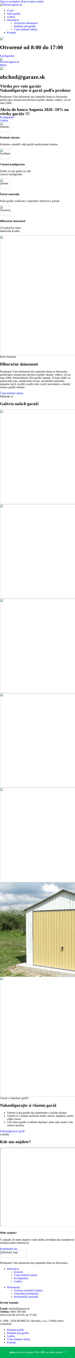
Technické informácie (26, 23)
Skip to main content (32, 1)
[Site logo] (11, 4)
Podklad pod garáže (25, 26)
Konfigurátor (7, 55)
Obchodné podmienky (26, 1293)
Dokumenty (13, 1287)
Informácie (13, 1268)
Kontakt (18, 1271)
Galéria (18, 1281)
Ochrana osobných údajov (28, 1290)
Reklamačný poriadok (26, 1296)
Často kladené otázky (26, 29)
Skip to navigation (10, 1)
